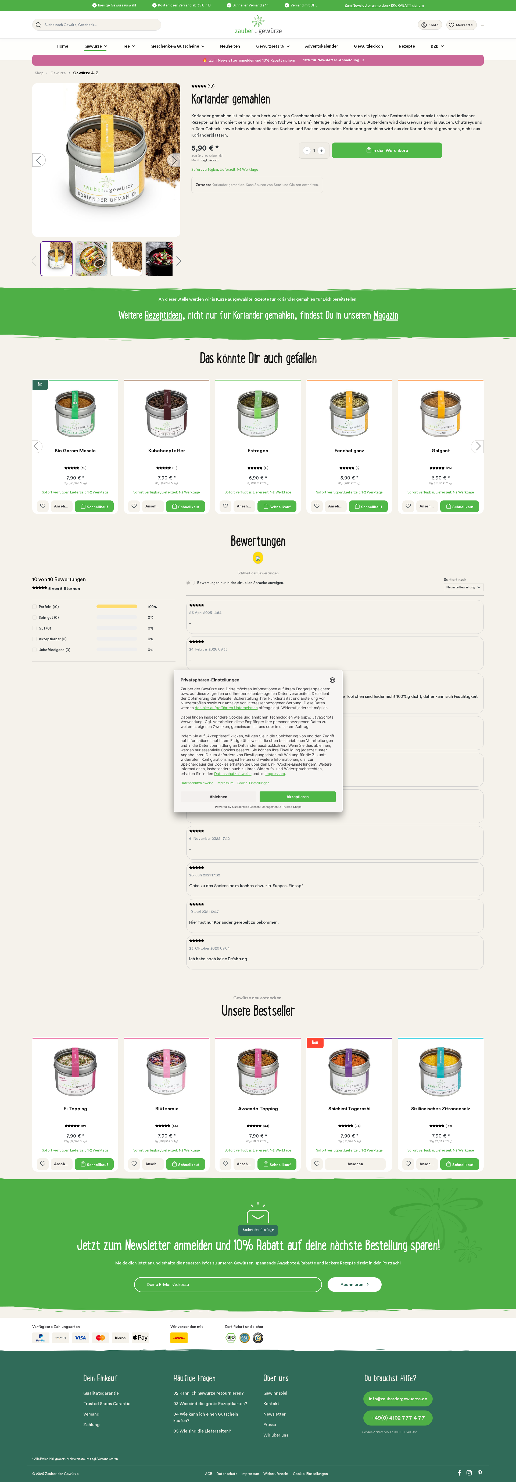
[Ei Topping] (75, 1072)
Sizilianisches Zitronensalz (440, 1108)
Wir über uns (275, 1435)
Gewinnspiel (275, 1393)
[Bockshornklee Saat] (440, 414)
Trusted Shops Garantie (106, 1404)
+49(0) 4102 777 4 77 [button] (398, 1418)
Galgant (349, 450)
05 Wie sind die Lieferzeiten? (202, 1431)
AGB (208, 1474)
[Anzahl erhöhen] (321, 151)
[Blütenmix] (166, 1072)
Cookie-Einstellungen (310, 1474)
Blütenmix (166, 1108)
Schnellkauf (97, 507)
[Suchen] (37, 24)
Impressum (250, 1474)
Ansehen (62, 506)
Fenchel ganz (258, 450)
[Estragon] (166, 414)
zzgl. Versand (210, 160)
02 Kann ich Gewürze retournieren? (208, 1393)
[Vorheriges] (39, 160)
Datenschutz (227, 1474)
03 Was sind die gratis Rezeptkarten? (210, 1404)
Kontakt (271, 1404)
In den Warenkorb (389, 150)
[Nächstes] (173, 160)
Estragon (166, 450)
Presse (269, 1425)
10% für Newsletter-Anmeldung (331, 60)
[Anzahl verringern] (307, 151)
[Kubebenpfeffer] (75, 414)
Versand (91, 1414)
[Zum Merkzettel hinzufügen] (43, 506)
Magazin (386, 316)
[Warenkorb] (482, 25)
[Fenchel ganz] (258, 414)
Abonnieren (352, 1284)
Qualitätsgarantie (101, 1393)
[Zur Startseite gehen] (326, 24)
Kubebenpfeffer (75, 450)
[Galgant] (349, 414)
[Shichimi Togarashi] (349, 1072)
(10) (210, 86)
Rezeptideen (163, 316)
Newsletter (274, 1414)
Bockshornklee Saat (441, 450)
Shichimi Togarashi (349, 1108)
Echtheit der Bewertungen (258, 573)
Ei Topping (75, 1108)
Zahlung (91, 1425)
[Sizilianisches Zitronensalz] (440, 1072)
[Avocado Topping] (258, 1072)
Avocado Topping (258, 1108)
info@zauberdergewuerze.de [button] (398, 1399)
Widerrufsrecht (276, 1474)
